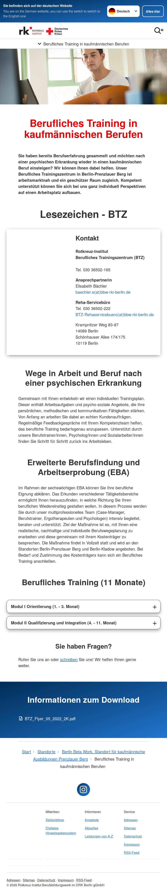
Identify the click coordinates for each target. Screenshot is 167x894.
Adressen (131, 820)
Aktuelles (91, 828)
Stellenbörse (55, 820)
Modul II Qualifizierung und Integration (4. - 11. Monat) (63, 623)
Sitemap (130, 828)
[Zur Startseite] (44, 30)
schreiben (69, 659)
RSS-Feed (131, 852)
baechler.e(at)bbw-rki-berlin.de (103, 292)
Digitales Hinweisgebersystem (61, 830)
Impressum (132, 844)
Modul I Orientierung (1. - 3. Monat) (45, 606)
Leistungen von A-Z (99, 836)
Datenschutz (133, 836)
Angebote (92, 820)
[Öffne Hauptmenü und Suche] (159, 30)
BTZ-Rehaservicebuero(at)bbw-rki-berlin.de (115, 314)
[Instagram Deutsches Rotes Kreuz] (83, 789)
